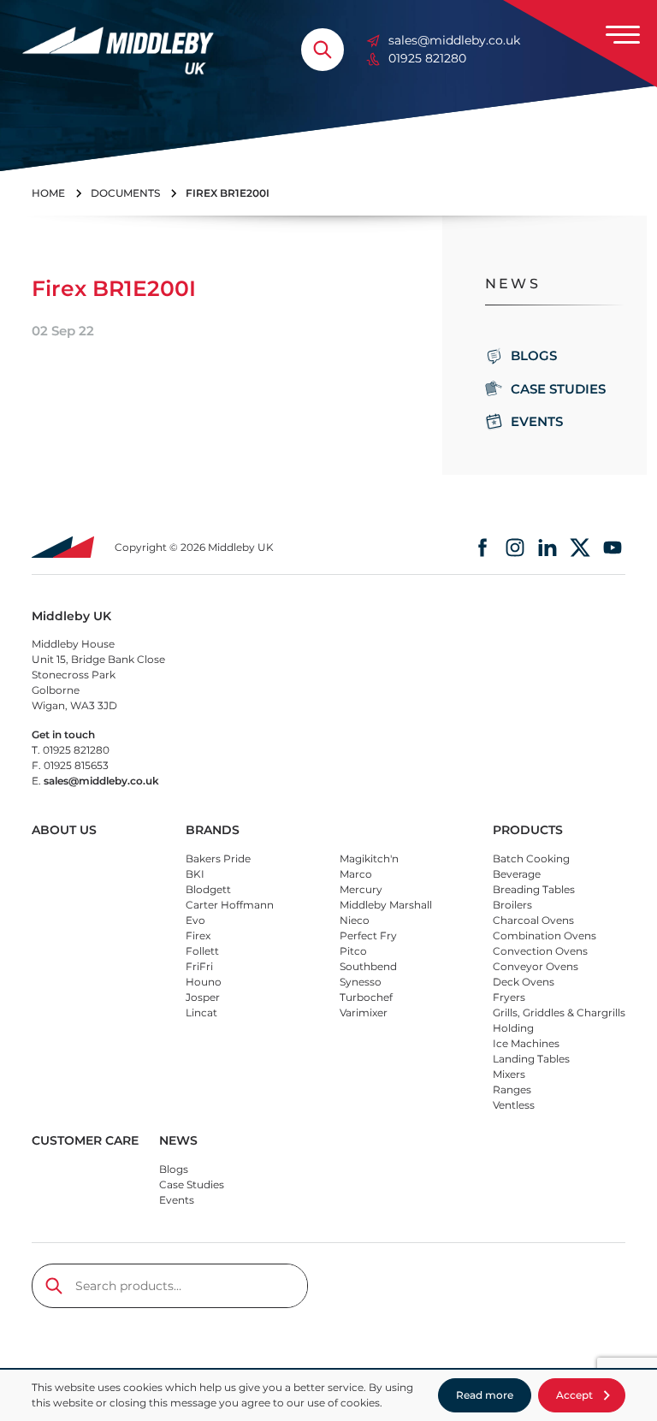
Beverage (517, 873)
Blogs (534, 355)
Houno (204, 981)
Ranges (512, 1089)
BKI (195, 873)
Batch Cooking (531, 858)
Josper (203, 997)
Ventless (514, 1104)
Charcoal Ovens (533, 920)
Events (537, 421)
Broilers (512, 904)
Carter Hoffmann (230, 904)
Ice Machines (526, 1043)
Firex (198, 935)
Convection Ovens (540, 950)
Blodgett (208, 889)
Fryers (509, 997)
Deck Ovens (523, 981)
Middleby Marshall (386, 904)
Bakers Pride (218, 858)
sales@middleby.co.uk (454, 40)
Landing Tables (531, 1058)
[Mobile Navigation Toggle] (623, 34)
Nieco (355, 920)
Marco (356, 873)
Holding (513, 1027)
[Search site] (322, 49)
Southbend (368, 966)
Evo (195, 920)
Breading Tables (534, 889)
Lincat (201, 1012)
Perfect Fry (368, 935)
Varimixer (364, 1012)
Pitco (353, 950)
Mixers (509, 1074)
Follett (202, 950)
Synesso (361, 981)
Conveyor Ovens (535, 966)
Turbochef (366, 997)
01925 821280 (427, 58)
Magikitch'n (369, 858)
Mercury (361, 889)
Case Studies (558, 389)
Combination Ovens (544, 935)
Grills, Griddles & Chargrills (559, 1012)
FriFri (199, 966)
